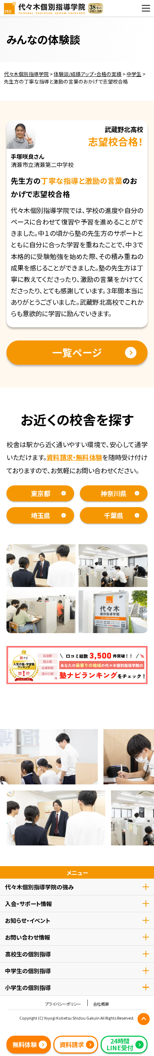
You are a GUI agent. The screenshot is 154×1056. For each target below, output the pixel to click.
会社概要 (101, 1004)
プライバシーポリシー (63, 1004)
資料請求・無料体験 (74, 457)
